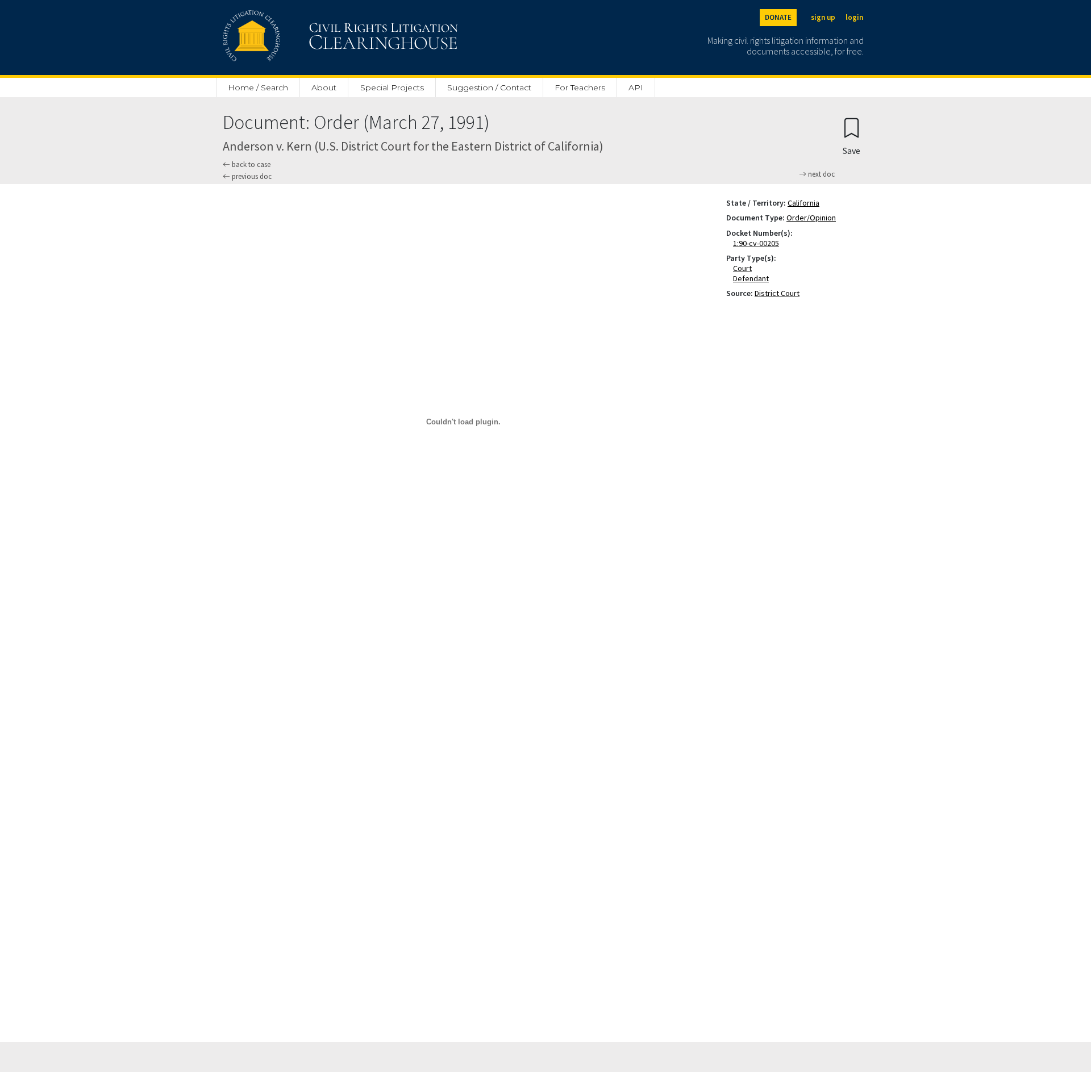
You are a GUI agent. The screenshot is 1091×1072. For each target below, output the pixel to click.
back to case (250, 164)
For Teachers (580, 87)
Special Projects (392, 87)
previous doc (251, 176)
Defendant (753, 278)
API (635, 87)
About (323, 87)
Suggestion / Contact (489, 87)
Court (745, 268)
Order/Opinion (811, 217)
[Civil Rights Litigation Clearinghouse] (308, 37)
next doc (820, 174)
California (803, 203)
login (854, 17)
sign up (823, 17)
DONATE (778, 17)
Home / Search (258, 87)
